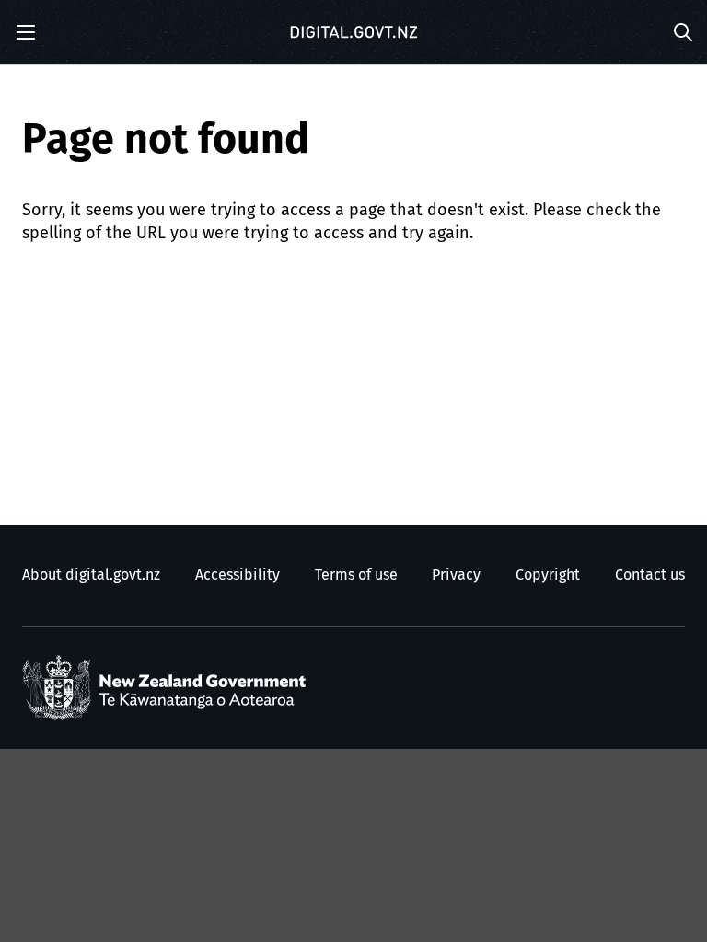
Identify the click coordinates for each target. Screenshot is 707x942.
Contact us (650, 575)
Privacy (456, 575)
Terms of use (356, 575)
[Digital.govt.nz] (353, 32)
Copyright (548, 575)
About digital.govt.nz (91, 575)
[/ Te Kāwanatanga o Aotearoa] (168, 688)
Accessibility (237, 575)
